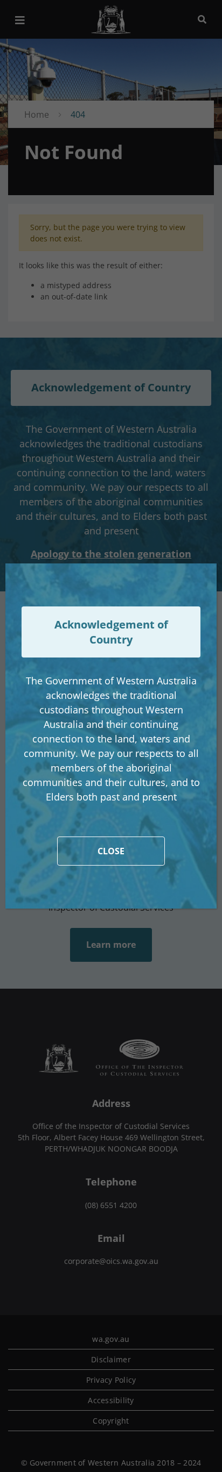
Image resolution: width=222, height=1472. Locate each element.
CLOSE (111, 851)
